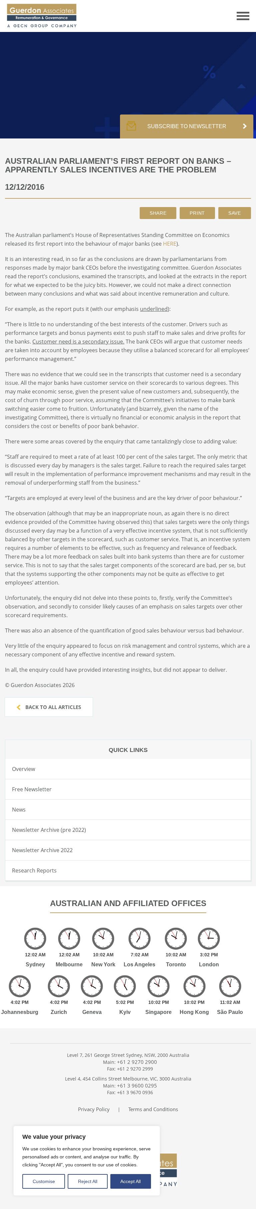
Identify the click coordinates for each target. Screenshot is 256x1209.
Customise (44, 1181)
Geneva (92, 1012)
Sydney (35, 964)
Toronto (176, 964)
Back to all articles (52, 707)
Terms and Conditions (153, 1109)
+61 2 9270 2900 (137, 1062)
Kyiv (125, 1012)
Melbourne (69, 964)
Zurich (59, 1012)
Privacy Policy (94, 1109)
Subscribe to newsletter (186, 126)
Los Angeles (139, 964)
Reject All (87, 1181)
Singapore (158, 1012)
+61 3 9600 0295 (137, 1085)
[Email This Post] (158, 213)
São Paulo (230, 1012)
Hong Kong (194, 1012)
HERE (169, 243)
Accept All (130, 1181)
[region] (86, 1161)
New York (103, 964)
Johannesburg (19, 1012)
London (209, 964)
